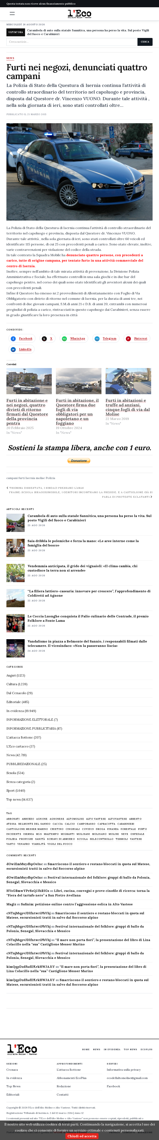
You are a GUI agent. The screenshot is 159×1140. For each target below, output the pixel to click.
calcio (70, 824)
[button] (12, 13)
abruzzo (28, 819)
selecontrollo (101, 839)
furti (21, 478)
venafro (23, 844)
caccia (58, 824)
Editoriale (13, 702)
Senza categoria (18, 782)
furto (142, 829)
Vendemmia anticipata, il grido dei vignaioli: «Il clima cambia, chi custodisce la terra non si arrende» (82, 568)
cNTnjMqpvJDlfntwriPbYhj (28, 913)
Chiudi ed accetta (81, 1136)
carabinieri (125, 824)
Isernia (30, 478)
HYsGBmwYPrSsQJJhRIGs (27, 891)
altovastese (117, 819)
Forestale (128, 829)
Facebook (113, 1086)
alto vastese (96, 819)
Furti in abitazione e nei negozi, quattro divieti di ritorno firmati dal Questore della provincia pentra (27, 412)
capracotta (106, 824)
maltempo (51, 834)
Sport (10, 791)
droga (100, 829)
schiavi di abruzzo (61, 839)
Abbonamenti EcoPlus (72, 1078)
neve (124, 834)
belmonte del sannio (34, 824)
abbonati (13, 819)
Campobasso (86, 824)
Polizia (50, 478)
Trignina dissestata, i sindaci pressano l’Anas (46, 487)
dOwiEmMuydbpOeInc (24, 864)
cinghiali (73, 829)
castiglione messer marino (27, 829)
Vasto (11, 844)
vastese (136, 839)
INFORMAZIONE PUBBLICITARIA (31, 728)
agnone (42, 819)
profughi (26, 839)
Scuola (11, 773)
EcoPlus (147, 1049)
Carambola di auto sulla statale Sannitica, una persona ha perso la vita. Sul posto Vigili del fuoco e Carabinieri (88, 32)
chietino (57, 829)
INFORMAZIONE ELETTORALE (29, 720)
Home (86, 1049)
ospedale (137, 834)
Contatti (62, 1094)
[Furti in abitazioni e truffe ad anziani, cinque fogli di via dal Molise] (128, 381)
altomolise (75, 819)
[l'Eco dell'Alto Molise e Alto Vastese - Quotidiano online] (79, 13)
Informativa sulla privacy (124, 1070)
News (10, 58)
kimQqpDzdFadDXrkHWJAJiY (30, 967)
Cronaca (12, 1070)
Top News (130, 1049)
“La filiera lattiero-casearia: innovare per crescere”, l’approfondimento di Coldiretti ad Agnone (89, 593)
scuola (82, 839)
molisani (83, 834)
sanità (40, 839)
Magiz (11, 904)
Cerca (145, 41)
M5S (39, 834)
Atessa (11, 824)
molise (40, 478)
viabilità (38, 844)
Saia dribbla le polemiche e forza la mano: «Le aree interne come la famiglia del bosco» (83, 543)
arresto (135, 819)
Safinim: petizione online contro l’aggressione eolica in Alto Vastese (77, 904)
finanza (113, 829)
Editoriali (12, 1094)
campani (12, 478)
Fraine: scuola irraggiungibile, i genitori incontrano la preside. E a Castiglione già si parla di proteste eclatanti (81, 494)
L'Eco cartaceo (17, 746)
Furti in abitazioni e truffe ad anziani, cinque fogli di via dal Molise (128, 407)
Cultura (11, 684)
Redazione (64, 1086)
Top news (13, 799)
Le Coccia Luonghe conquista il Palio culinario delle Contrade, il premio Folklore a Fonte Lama (88, 618)
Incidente (13, 834)
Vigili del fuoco (60, 844)
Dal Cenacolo (16, 693)
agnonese (57, 819)
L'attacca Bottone (19, 737)
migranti (68, 834)
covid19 (88, 829)
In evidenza (15, 711)
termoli (122, 839)
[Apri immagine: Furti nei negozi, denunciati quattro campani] (79, 172)
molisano (99, 834)
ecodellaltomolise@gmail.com (127, 1078)
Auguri (11, 675)
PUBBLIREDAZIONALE (23, 764)
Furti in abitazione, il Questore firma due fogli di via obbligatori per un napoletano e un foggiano (77, 412)
